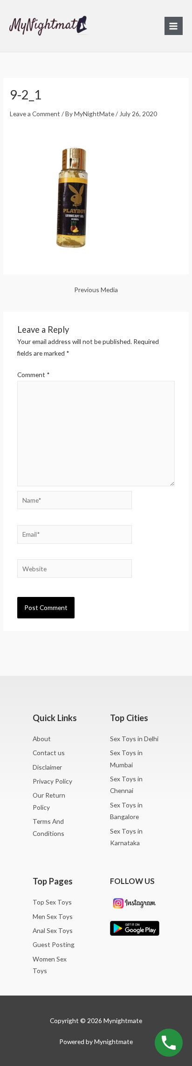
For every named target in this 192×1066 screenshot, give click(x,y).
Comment (33, 375)
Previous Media (96, 290)
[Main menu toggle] (174, 26)
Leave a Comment (35, 114)
